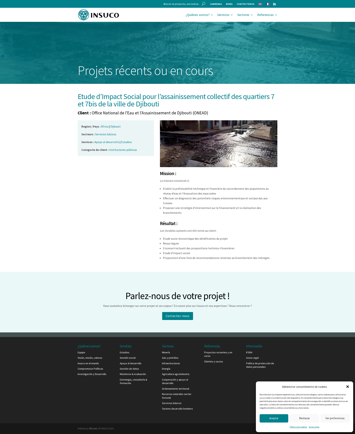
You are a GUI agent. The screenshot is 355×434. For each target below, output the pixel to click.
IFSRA (249, 352)
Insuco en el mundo (88, 363)
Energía (166, 368)
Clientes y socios (213, 361)
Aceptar (273, 418)
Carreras (216, 4)
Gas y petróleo (170, 357)
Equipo (81, 352)
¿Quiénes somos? (197, 15)
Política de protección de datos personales (260, 365)
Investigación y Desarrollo (92, 374)
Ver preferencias (335, 418)
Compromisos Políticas (90, 368)
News (229, 4)
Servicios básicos (172, 403)
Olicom (93, 428)
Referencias (265, 15)
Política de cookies (298, 426)
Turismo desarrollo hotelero (177, 408)
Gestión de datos (129, 368)
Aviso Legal (314, 426)
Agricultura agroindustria (175, 374)
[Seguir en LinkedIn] (274, 4)
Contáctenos (245, 4)
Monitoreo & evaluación (133, 374)
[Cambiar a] (260, 5)
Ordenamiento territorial (175, 388)
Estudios (124, 352)
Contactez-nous (178, 316)
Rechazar (304, 418)
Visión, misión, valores (90, 357)
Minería (166, 352)
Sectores (243, 15)
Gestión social (128, 357)
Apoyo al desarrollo (130, 363)
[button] (347, 386)
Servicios (223, 15)
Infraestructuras (171, 363)
